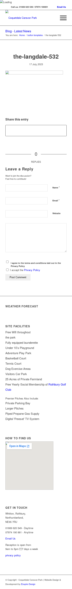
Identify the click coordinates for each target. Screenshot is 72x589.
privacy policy (13, 555)
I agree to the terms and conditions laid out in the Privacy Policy (36, 265)
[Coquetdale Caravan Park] (29, 18)
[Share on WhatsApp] (36, 130)
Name (56, 187)
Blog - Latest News (18, 31)
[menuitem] (61, 18)
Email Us (61, 6)
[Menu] (61, 18)
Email (56, 200)
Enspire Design (28, 584)
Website (56, 213)
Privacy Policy (32, 270)
